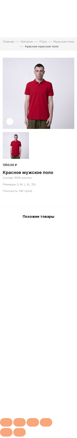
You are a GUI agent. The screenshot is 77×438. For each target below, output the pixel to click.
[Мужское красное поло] (38, 145)
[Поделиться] (33, 422)
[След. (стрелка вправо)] (19, 432)
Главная (8, 41)
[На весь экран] (19, 422)
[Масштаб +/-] (6, 422)
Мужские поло (63, 41)
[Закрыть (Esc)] (46, 422)
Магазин (27, 41)
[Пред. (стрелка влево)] (6, 432)
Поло (43, 41)
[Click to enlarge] (9, 121)
